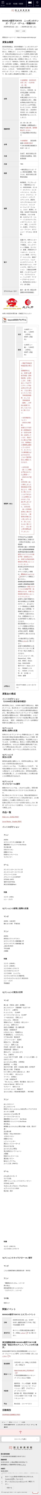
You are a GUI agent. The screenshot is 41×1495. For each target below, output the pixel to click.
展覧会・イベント (13, 1422)
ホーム (3, 1422)
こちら (24, 641)
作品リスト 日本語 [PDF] (10, 817)
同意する (9, 1488)
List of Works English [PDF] (11, 821)
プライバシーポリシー (18, 1481)
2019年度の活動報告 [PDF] (11, 1414)
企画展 (23, 1422)
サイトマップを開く (20, 1439)
